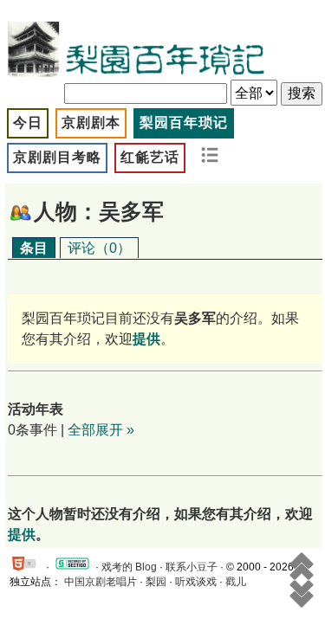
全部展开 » (101, 429)
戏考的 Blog (129, 567)
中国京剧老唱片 (100, 582)
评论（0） (99, 248)
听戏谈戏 (196, 582)
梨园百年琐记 (184, 122)
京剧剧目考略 (57, 157)
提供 (22, 534)
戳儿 (235, 582)
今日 (27, 122)
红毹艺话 (149, 157)
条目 (34, 248)
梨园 (156, 582)
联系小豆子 (192, 567)
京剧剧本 (91, 122)
